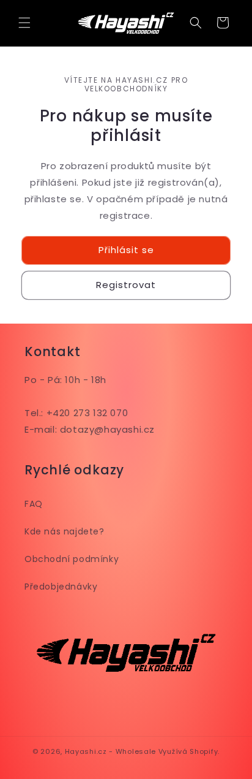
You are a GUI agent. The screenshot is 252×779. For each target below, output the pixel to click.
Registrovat (126, 284)
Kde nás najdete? (64, 531)
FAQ (33, 504)
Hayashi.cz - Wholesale (110, 751)
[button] (24, 22)
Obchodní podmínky (71, 559)
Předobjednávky (60, 586)
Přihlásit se (126, 249)
